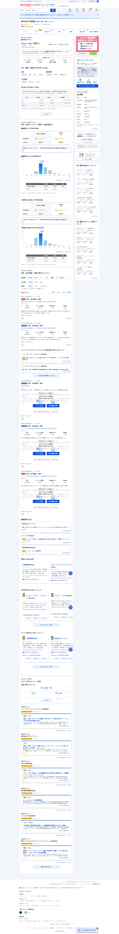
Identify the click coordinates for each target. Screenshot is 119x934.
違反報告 (69, 318)
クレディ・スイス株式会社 (63, 595)
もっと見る (94, 128)
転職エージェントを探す (54, 900)
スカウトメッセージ (23, 896)
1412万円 (91, 202)
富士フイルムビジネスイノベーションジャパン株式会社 (39, 841)
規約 (52, 928)
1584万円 (91, 174)
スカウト (90, 11)
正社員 (55, 74)
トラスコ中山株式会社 (28, 816)
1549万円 (91, 184)
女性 (35, 74)
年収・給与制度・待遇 (33, 299)
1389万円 (91, 211)
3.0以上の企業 (30, 26)
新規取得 (52, 4)
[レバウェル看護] (87, 54)
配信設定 (44, 896)
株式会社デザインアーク (29, 736)
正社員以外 (62, 74)
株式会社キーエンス (61, 638)
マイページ (96, 11)
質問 (71, 31)
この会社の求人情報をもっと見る (63, 730)
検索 (98, 1)
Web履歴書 (38, 896)
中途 (41, 282)
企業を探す (70, 11)
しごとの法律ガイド (35, 905)
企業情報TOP (36, 887)
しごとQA (77, 11)
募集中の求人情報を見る (32, 579)
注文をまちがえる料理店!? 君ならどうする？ (31, 1)
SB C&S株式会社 (26, 763)
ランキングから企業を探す (41, 900)
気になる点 (44, 286)
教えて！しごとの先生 (24, 905)
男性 (30, 74)
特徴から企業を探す (30, 900)
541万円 (90, 262)
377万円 (90, 233)
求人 (38, 31)
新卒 (36, 282)
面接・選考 (84, 31)
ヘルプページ (88, 881)
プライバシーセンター (43, 928)
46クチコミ (38, 24)
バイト (41, 277)
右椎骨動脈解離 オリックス (92, 1)
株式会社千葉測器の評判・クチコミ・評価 (30, 296)
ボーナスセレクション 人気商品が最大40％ (58, 6)
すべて (24, 74)
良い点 (36, 286)
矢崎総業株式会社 (28, 565)
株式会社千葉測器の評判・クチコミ (52, 887)
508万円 (90, 242)
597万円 (90, 251)
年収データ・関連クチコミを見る (35, 618)
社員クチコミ (49, 31)
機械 (85, 97)
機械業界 (23, 26)
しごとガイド (43, 905)
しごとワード (51, 905)
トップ (25, 31)
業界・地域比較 (94, 31)
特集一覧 (83, 11)
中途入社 (38, 81)
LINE (29, 912)
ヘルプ (78, 1)
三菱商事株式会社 (32, 638)
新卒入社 (31, 81)
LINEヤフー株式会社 (23, 918)
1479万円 (91, 193)
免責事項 (70, 928)
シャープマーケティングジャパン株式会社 (35, 709)
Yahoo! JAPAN (72, 1)
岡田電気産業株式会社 (28, 790)
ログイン (44, 6)
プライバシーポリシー (32, 928)
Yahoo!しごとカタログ (26, 887)
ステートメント (60, 928)
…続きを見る (41, 573)
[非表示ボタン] (97, 928)
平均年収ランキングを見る (63, 180)
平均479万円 (47, 24)
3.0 (36, 138)
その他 (40, 74)
